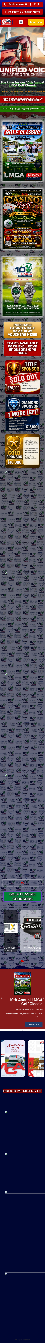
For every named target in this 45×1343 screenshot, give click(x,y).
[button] (21, 22)
